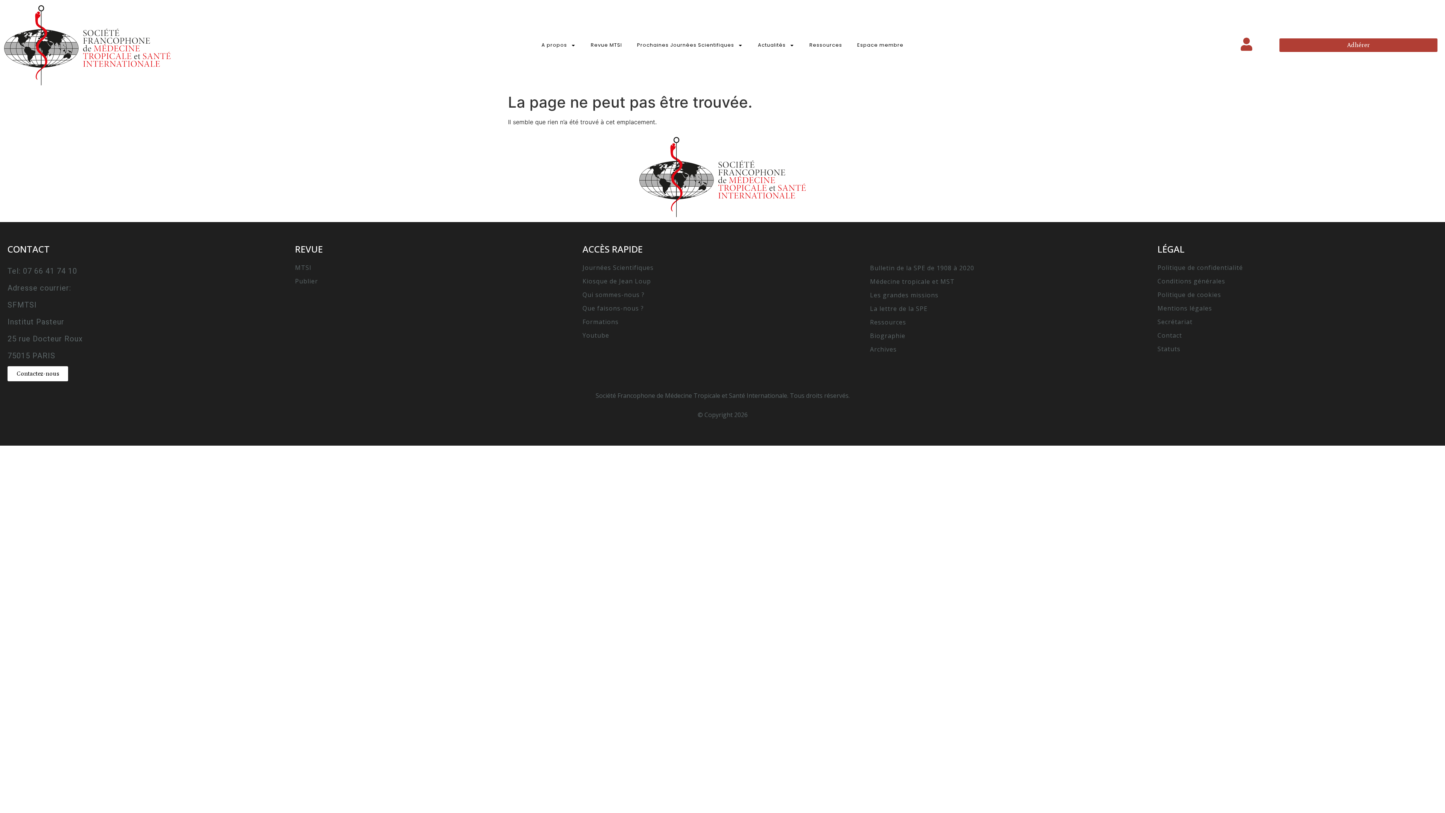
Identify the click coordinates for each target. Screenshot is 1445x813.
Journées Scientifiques (618, 267)
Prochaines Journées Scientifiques (685, 45)
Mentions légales (1185, 308)
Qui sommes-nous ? (614, 295)
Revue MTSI (606, 45)
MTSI (303, 267)
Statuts (1169, 349)
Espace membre (880, 45)
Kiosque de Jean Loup (617, 281)
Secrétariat (1175, 322)
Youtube (596, 335)
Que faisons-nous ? (613, 308)
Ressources (825, 45)
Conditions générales (1191, 281)
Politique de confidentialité (1200, 267)
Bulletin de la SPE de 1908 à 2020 (922, 268)
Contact (1170, 335)
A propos (554, 45)
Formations (601, 322)
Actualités (772, 45)
